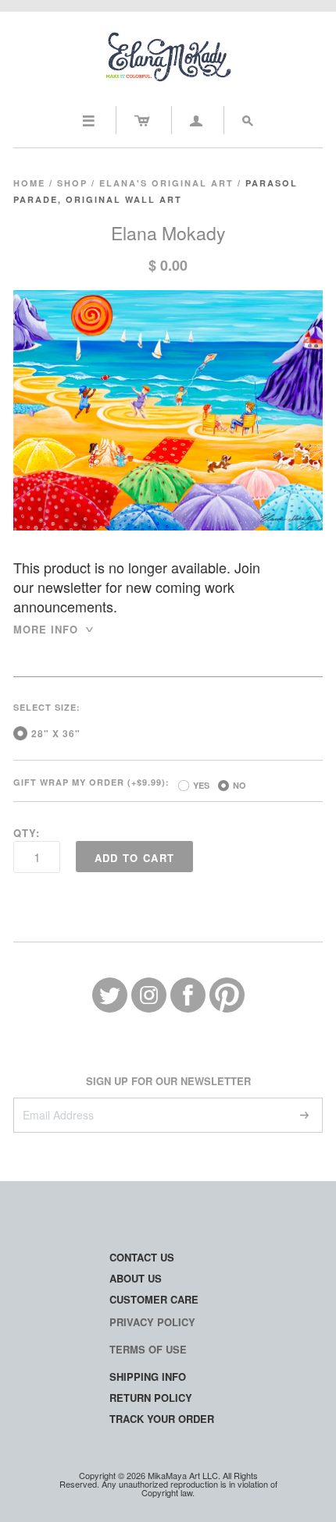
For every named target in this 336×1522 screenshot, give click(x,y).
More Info (54, 629)
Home (29, 183)
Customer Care (153, 1299)
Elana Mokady (168, 233)
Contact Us (141, 1257)
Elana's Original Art (166, 183)
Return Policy (150, 1397)
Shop (72, 183)
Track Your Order (161, 1418)
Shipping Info (147, 1376)
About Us (135, 1278)
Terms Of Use (148, 1349)
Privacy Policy (152, 1321)
